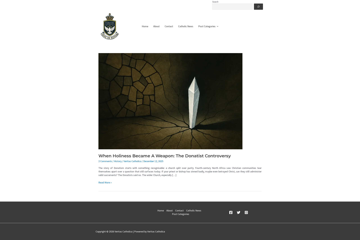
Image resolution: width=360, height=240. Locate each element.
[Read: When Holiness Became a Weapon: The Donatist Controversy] (170, 101)
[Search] (258, 7)
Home (145, 26)
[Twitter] (238, 212)
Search (215, 1)
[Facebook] (231, 212)
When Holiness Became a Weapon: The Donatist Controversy (164, 155)
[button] (216, 26)
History (118, 161)
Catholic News (185, 26)
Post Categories (206, 26)
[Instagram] (246, 212)
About (156, 26)
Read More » (105, 182)
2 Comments (105, 161)
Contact (169, 26)
